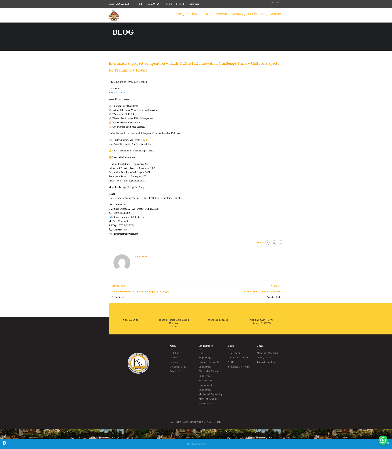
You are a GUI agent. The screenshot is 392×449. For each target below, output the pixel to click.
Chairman (174, 357)
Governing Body (178, 366)
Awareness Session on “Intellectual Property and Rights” (141, 291)
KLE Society (176, 353)
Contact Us (275, 14)
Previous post (118, 286)
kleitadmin (141, 256)
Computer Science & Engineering (209, 364)
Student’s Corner (256, 14)
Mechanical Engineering (210, 394)
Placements (221, 14)
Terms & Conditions (266, 362)
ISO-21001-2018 (154, 4)
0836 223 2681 (122, 4)
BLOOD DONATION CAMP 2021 (262, 291)
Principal (174, 362)
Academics (193, 14)
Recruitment (194, 4)
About (179, 14)
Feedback (180, 4)
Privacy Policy (264, 357)
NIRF (140, 4)
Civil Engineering (205, 355)
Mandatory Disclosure (267, 353)
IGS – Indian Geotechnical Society (238, 355)
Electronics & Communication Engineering (206, 385)
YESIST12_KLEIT (118, 92)
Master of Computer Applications (208, 401)
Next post (275, 286)
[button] (383, 440)
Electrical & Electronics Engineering (210, 373)
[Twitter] (274, 242)
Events (169, 4)
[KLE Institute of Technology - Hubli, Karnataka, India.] (114, 15)
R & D (207, 14)
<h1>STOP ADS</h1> (196, 443)
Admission (237, 14)
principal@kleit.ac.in (218, 320)
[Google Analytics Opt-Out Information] (4, 444)
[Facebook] (267, 242)
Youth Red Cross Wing (239, 366)
